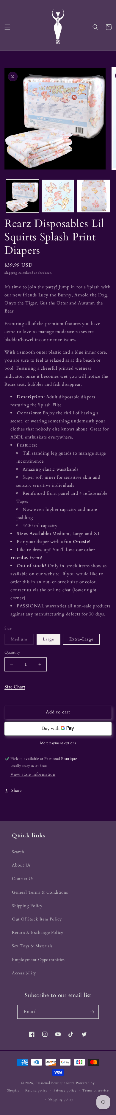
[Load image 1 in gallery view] (22, 196)
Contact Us (23, 878)
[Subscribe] (91, 1012)
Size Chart (14, 687)
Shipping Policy (27, 906)
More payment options (58, 743)
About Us (21, 865)
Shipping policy (61, 1099)
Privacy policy (65, 1090)
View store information (32, 774)
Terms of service (95, 1090)
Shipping (11, 273)
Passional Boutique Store (55, 1083)
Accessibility (24, 973)
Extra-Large (81, 639)
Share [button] (16, 790)
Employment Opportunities (38, 959)
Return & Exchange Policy (37, 932)
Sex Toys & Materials (32, 946)
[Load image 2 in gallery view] (58, 196)
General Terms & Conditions (40, 892)
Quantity (12, 652)
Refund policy (36, 1090)
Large (48, 639)
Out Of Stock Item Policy (37, 919)
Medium (22, 640)
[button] (7, 27)
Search (18, 852)
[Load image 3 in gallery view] (93, 196)
